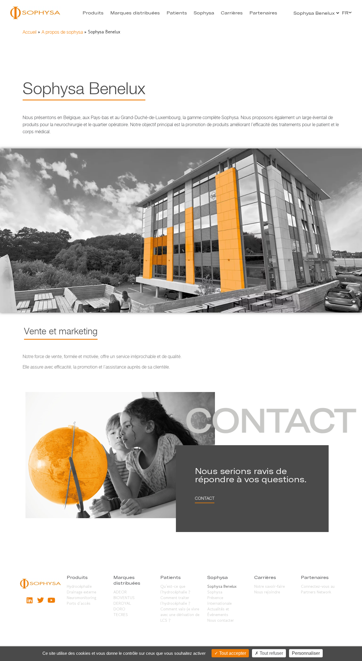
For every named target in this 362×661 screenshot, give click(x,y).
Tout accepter (232, 653)
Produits (93, 13)
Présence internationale (219, 600)
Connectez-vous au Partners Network (318, 589)
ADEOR (120, 592)
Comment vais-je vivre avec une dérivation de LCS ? (179, 614)
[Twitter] (40, 600)
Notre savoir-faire (269, 586)
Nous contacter (220, 620)
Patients (177, 13)
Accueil (29, 32)
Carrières (232, 13)
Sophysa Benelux (221, 586)
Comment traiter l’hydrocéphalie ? (175, 600)
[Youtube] (51, 600)
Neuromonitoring (81, 597)
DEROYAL (122, 603)
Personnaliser (306, 653)
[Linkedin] (29, 600)
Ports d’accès (78, 603)
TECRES (120, 614)
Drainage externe (81, 592)
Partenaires (263, 13)
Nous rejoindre (267, 592)
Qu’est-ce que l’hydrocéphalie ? (175, 589)
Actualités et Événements (218, 611)
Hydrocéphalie (79, 586)
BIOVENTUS (124, 597)
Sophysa (204, 13)
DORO (119, 609)
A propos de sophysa (62, 32)
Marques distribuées (135, 13)
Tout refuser (270, 653)
